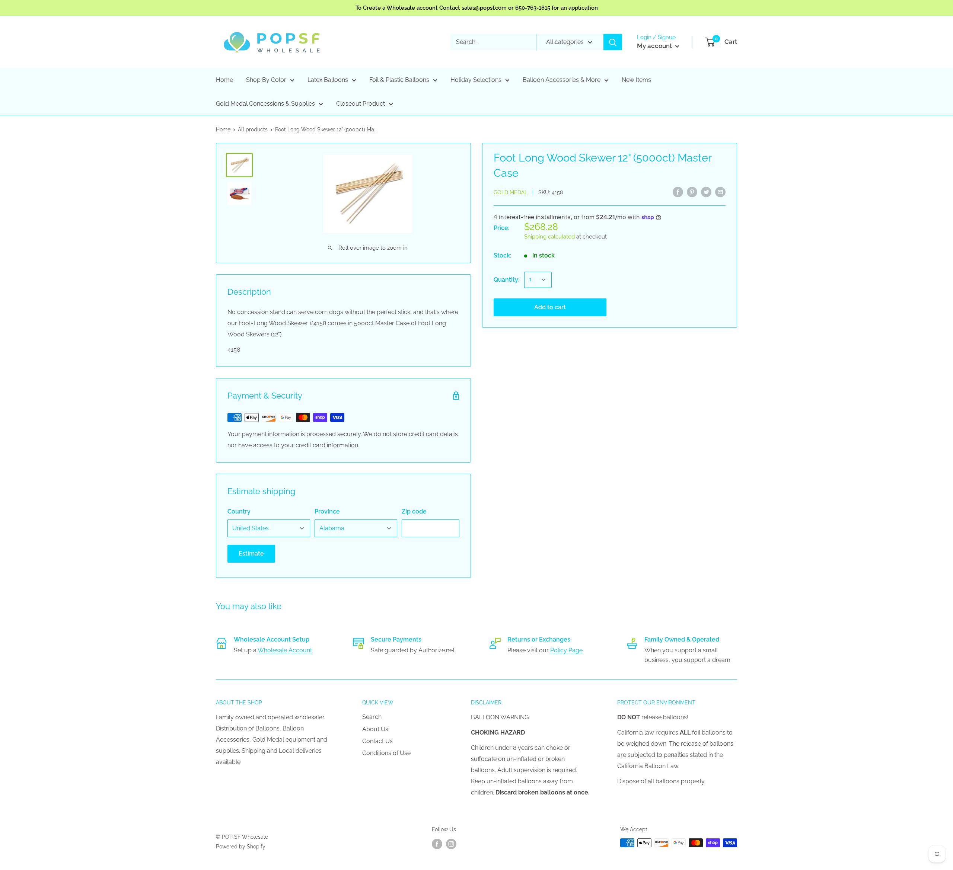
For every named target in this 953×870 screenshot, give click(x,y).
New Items (636, 79)
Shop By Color (266, 79)
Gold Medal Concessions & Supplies (265, 103)
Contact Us (377, 741)
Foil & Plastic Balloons (399, 79)
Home (224, 79)
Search (372, 716)
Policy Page (566, 650)
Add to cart (550, 307)
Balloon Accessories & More (561, 79)
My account (655, 45)
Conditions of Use (386, 753)
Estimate (251, 553)
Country (239, 511)
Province (327, 511)
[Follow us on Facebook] (437, 843)
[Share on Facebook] (678, 191)
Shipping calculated (549, 236)
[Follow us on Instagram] (451, 843)
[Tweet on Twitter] (706, 191)
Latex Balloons (327, 79)
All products (253, 129)
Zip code (414, 511)
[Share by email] (720, 191)
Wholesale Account (285, 650)
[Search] (612, 42)
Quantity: (507, 279)
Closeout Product (360, 103)
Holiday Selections (475, 79)
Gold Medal (511, 192)
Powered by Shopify (240, 847)
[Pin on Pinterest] (692, 191)
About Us (375, 729)
